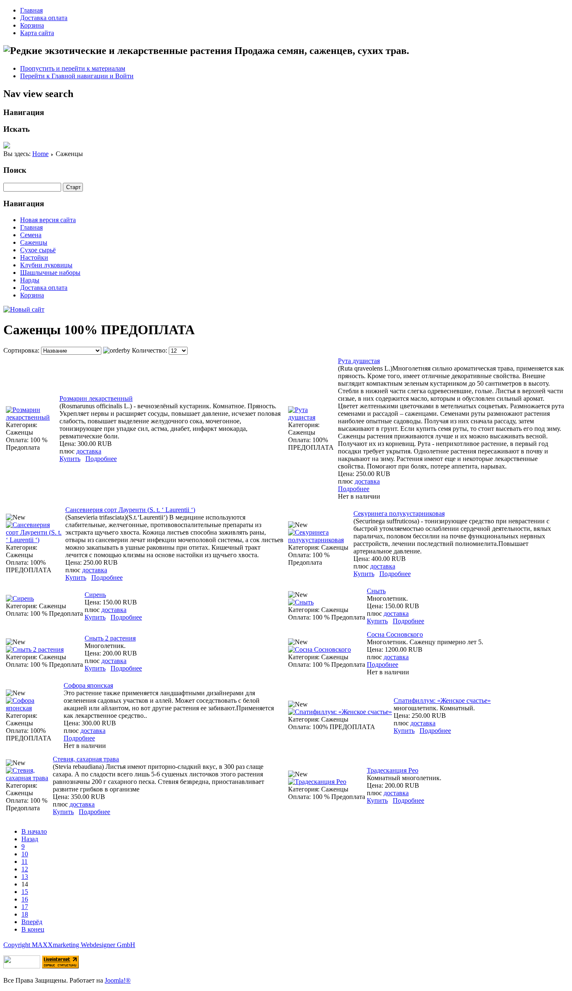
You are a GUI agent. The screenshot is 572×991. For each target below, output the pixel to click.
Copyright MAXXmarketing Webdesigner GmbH (69, 944)
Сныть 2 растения (110, 638)
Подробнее (101, 458)
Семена (30, 234)
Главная (31, 10)
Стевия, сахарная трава (86, 759)
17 (24, 906)
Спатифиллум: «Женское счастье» (442, 700)
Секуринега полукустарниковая (399, 513)
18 (24, 914)
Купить (69, 458)
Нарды (29, 280)
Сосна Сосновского (395, 634)
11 (24, 861)
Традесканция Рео (392, 770)
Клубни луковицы (46, 265)
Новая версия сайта (48, 219)
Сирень (95, 594)
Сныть (376, 590)
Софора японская (88, 685)
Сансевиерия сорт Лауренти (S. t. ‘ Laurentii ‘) (130, 509)
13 (24, 876)
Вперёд (31, 921)
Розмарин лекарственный (96, 398)
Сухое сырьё (38, 250)
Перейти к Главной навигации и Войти (77, 75)
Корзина (32, 25)
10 (24, 854)
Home (40, 153)
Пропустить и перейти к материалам (72, 68)
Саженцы (33, 242)
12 (24, 869)
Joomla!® (118, 980)
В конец (32, 929)
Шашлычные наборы (50, 272)
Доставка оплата (43, 17)
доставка (88, 451)
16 (24, 899)
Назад (29, 838)
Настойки (34, 257)
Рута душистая (359, 360)
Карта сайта (37, 32)
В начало (34, 831)
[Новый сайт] (23, 309)
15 (24, 891)
